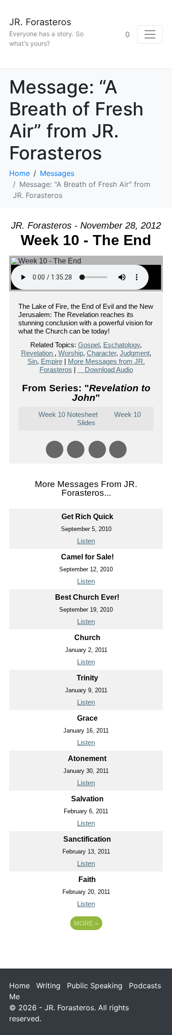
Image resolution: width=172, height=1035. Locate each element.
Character (101, 353)
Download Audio (109, 369)
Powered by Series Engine (86, 948)
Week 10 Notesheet (68, 414)
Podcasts (145, 985)
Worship (70, 353)
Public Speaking (94, 985)
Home (19, 985)
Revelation (38, 353)
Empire (51, 361)
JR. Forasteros (40, 21)
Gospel (89, 345)
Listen (86, 541)
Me (14, 996)
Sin (32, 361)
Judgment (135, 353)
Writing (48, 985)
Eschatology (121, 345)
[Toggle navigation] (150, 34)
